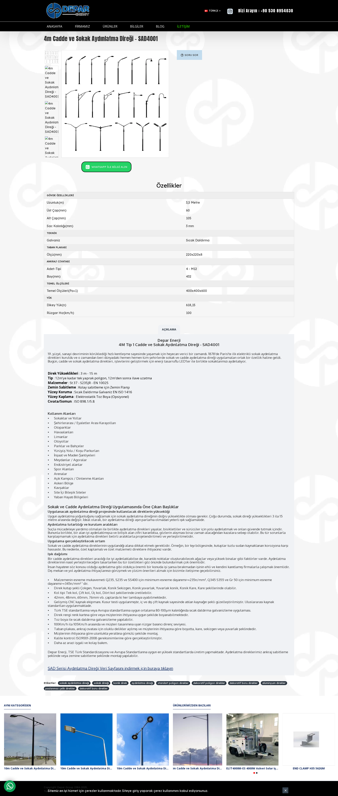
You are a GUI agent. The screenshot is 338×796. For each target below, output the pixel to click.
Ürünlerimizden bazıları (192, 705)
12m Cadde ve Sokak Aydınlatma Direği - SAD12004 (199, 768)
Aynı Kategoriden (17, 705)
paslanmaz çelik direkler (60, 688)
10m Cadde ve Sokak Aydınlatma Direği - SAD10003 (143, 768)
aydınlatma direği (142, 682)
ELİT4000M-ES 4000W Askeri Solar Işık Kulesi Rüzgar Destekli (255, 768)
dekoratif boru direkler (244, 682)
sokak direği (101, 682)
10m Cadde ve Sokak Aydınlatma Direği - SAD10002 (86, 768)
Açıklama (169, 329)
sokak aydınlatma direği (74, 682)
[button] (254, 773)
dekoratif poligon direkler (209, 682)
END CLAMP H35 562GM (312, 768)
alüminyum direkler (274, 682)
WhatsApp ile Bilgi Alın (109, 166)
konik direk (120, 682)
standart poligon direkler (173, 682)
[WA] (10, 786)
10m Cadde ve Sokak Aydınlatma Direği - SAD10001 (30, 768)
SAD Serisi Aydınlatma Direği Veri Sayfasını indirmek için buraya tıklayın (110, 668)
